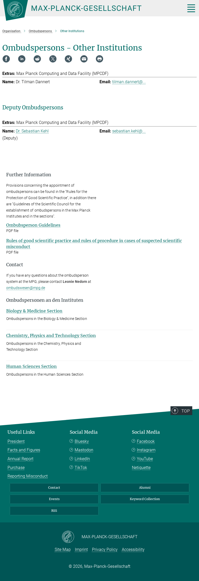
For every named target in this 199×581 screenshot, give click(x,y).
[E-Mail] (84, 59)
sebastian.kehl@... (129, 131)
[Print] (99, 59)
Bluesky (82, 441)
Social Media (84, 432)
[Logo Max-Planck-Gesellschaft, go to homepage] (87, 10)
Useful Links (21, 432)
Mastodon (84, 449)
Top (185, 411)
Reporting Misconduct (28, 476)
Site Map (63, 549)
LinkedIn (82, 458)
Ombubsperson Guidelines (33, 225)
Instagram (146, 449)
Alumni (145, 487)
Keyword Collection (145, 499)
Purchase (16, 467)
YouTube (145, 458)
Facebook (146, 441)
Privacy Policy (105, 549)
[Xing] (68, 59)
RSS (54, 511)
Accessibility (133, 549)
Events (54, 499)
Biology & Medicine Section (34, 310)
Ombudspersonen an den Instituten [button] (44, 300)
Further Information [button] (28, 174)
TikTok (81, 467)
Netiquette (141, 467)
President (16, 441)
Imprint (81, 549)
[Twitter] (53, 59)
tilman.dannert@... (129, 81)
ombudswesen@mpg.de (25, 288)
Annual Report (20, 458)
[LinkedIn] (22, 59)
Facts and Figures (24, 449)
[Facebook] (6, 59)
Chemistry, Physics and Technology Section (51, 335)
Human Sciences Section (31, 366)
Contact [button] (14, 264)
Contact (54, 487)
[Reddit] (37, 59)
